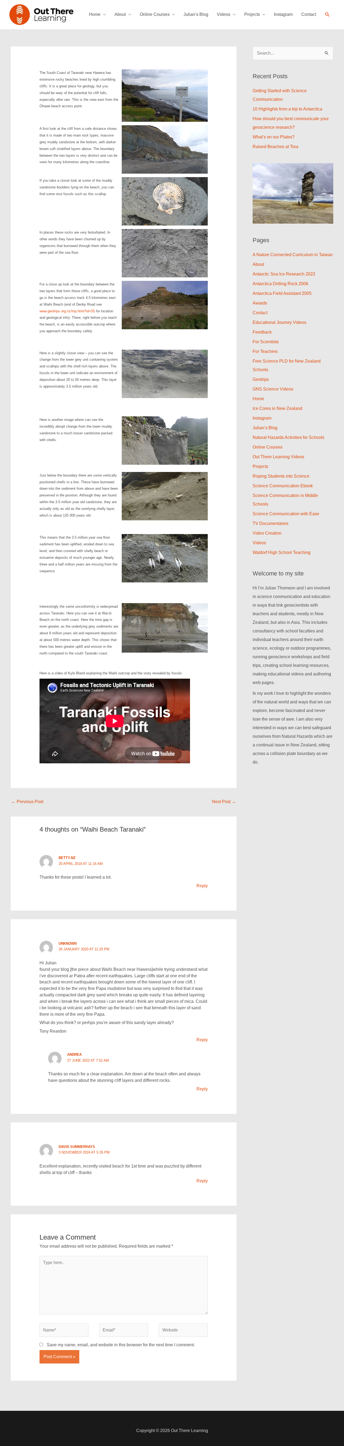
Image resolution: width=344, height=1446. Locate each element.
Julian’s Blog (196, 14)
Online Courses (155, 14)
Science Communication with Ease (286, 513)
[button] (327, 14)
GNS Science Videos (273, 389)
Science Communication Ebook (283, 486)
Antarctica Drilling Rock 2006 (280, 283)
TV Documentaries (270, 523)
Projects (252, 14)
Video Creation (267, 533)
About (120, 14)
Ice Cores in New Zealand (277, 408)
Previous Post (27, 801)
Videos (223, 14)
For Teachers (265, 351)
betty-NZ (67, 858)
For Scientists (266, 341)
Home (95, 14)
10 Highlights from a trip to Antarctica (287, 109)
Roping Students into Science (281, 476)
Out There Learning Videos (278, 456)
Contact (308, 14)
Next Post (224, 801)
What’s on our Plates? (274, 137)
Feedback (262, 332)
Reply (202, 885)
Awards (260, 303)
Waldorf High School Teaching (281, 552)
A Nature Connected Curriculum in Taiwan (293, 254)
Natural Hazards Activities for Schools (288, 437)
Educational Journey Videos (279, 322)
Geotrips (261, 379)
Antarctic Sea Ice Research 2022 (284, 274)
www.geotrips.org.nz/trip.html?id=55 (67, 311)
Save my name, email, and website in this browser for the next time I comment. (121, 1345)
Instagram (283, 14)
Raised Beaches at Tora (275, 146)
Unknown (68, 944)
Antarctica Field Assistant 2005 (282, 293)
